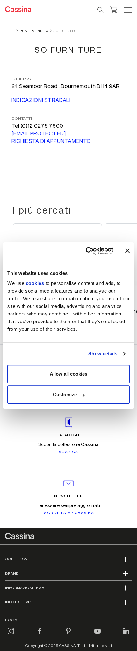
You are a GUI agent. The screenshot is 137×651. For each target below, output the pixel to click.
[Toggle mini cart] (113, 9)
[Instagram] (11, 635)
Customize (65, 394)
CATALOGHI (68, 435)
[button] (127, 10)
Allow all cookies (68, 373)
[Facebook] (40, 635)
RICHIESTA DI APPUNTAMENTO (51, 141)
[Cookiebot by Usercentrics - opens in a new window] (86, 251)
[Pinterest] (68, 635)
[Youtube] (97, 635)
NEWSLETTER (68, 496)
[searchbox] (100, 10)
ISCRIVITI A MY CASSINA (68, 513)
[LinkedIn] (126, 635)
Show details (102, 353)
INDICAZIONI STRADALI (41, 100)
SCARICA (68, 452)
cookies (35, 283)
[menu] (128, 10)
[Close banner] (127, 251)
